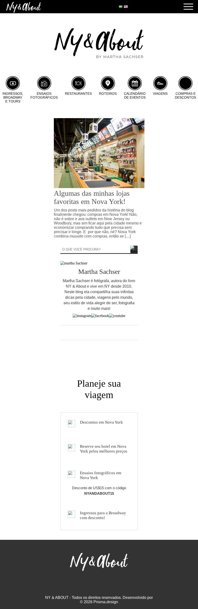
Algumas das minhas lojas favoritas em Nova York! (92, 197)
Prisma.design (105, 602)
